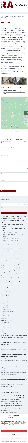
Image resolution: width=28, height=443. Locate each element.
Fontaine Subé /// (4, 403)
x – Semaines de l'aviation (7, 311)
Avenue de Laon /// (5, 397)
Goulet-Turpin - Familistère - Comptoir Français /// (9, 405)
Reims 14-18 (4, 324)
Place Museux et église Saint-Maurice (16, 379)
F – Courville (4, 290)
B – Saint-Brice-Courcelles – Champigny (11, 282)
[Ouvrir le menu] (26, 6)
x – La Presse (4, 307)
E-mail (3, 180)
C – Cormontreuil (5, 284)
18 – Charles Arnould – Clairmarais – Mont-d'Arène (14, 266)
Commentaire (5, 155)
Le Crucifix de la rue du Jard (10, 90)
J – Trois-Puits (4, 297)
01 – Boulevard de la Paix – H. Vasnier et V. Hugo (13, 216)
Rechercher (4, 202)
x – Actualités (4, 301)
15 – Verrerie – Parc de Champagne (10, 258)
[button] (26, 416)
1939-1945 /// (16, 392)
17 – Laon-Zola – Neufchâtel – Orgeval (11, 264)
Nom (2, 174)
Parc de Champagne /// (14, 412)
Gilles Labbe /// (17, 403)
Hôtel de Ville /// (5, 407)
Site (2, 186)
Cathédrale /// (4, 399)
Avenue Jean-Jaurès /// (15, 397)
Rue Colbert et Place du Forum (21, 139)
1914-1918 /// (7, 392)
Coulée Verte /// (12, 401)
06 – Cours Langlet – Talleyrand (9, 232)
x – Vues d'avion (5, 315)
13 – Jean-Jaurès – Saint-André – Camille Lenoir (13, 252)
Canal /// (22, 397)
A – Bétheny (4, 280)
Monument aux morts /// (14, 410)
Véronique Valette (6, 342)
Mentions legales (5, 199)
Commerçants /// (5, 401)
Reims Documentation (6, 320)
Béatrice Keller (6, 25)
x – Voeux (3, 313)
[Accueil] (1, 16)
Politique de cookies (5, 441)
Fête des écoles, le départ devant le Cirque (6, 140)
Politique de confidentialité (14, 441)
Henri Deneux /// (5, 131)
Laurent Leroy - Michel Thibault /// (10, 408)
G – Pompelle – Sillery (6, 291)
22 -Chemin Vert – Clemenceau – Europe (11, 278)
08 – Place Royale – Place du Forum (10, 238)
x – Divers (3, 303)
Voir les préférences (14, 438)
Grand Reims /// (21, 405)
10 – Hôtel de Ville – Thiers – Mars (10, 242)
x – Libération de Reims (7, 309)
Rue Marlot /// (22, 131)
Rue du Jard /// (14, 131)
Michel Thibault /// (5, 410)
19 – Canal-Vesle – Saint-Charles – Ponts (11, 268)
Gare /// (10, 403)
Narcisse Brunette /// (5, 412)
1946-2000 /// (6, 395)
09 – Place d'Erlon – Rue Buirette (9, 240)
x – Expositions (4, 305)
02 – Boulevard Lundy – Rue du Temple (11, 218)
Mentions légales (23, 441)
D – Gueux (3, 285)
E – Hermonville (5, 288)
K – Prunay (3, 299)
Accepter (14, 431)
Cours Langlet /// (18, 401)
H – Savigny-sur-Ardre (6, 293)
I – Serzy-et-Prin (5, 295)
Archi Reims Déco (5, 322)
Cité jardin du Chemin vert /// (13, 399)
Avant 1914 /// (18, 395)
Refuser (14, 434)
